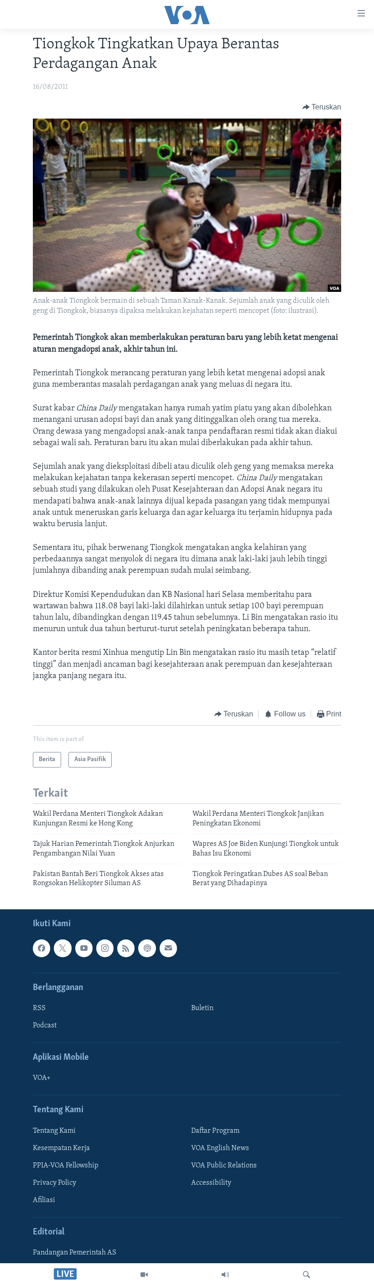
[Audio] (225, 1274)
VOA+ (42, 1078)
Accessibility (211, 1183)
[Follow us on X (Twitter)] (62, 948)
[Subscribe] (168, 948)
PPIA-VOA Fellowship (66, 1165)
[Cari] (306, 1274)
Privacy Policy (54, 1183)
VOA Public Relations (224, 1165)
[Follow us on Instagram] (105, 948)
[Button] (322, 107)
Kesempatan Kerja (61, 1148)
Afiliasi (44, 1200)
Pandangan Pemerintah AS (74, 1252)
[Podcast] (147, 948)
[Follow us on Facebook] (41, 948)
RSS (39, 1008)
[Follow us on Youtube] (84, 948)
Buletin (202, 1008)
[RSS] (126, 948)
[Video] (144, 1274)
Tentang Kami (54, 1130)
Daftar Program (215, 1130)
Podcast (45, 1025)
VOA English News (220, 1148)
